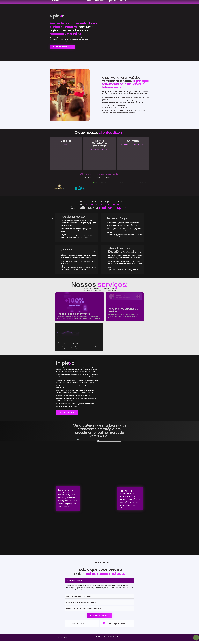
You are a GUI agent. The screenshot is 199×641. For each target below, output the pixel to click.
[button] (51, 188)
